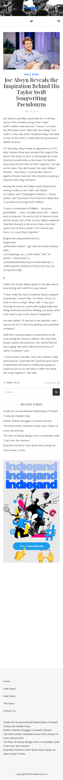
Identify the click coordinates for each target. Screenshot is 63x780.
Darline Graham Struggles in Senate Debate (27, 420)
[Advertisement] (31, 616)
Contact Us (9, 710)
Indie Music (9, 696)
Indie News (31, 74)
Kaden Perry (13, 382)
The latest (9, 703)
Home (6, 681)
